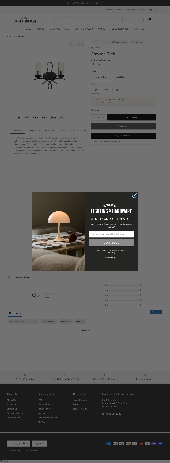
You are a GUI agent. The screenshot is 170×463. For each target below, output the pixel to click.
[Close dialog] (134, 195)
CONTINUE (111, 243)
